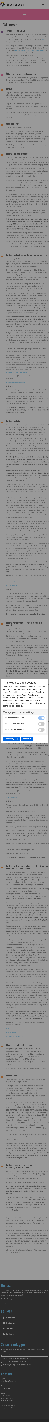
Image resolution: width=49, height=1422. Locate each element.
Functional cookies (15, 724)
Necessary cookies (15, 718)
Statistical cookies (15, 730)
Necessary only (11, 739)
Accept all (27, 739)
